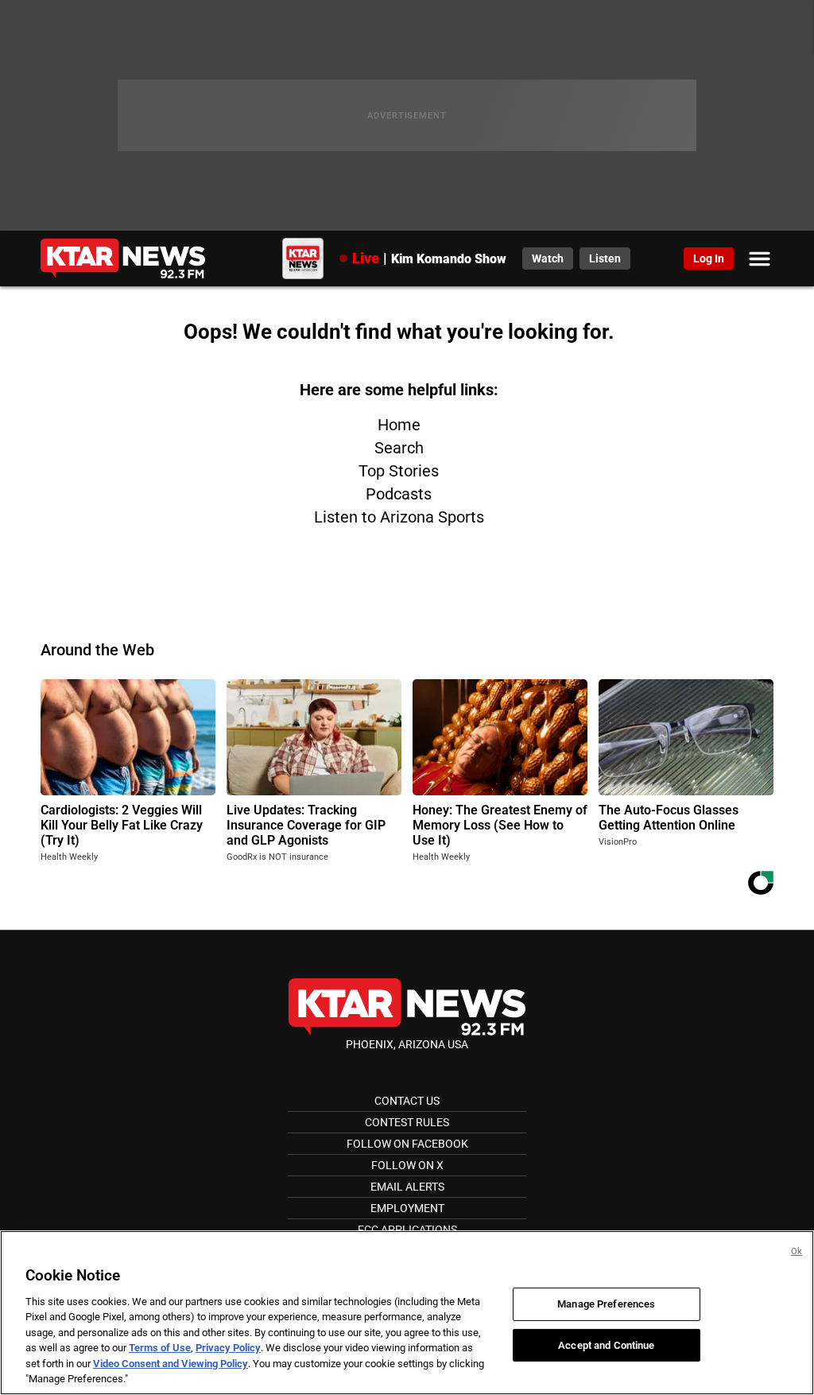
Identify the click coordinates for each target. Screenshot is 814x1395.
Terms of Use (160, 1348)
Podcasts (399, 493)
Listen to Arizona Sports (399, 517)
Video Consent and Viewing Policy (170, 1364)
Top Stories (399, 470)
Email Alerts (407, 1186)
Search (399, 447)
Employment (407, 1208)
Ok (796, 1251)
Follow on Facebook (407, 1143)
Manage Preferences (606, 1304)
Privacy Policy (228, 1348)
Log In (708, 258)
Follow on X (407, 1165)
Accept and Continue (606, 1344)
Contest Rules (407, 1122)
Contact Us (407, 1100)
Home (399, 424)
